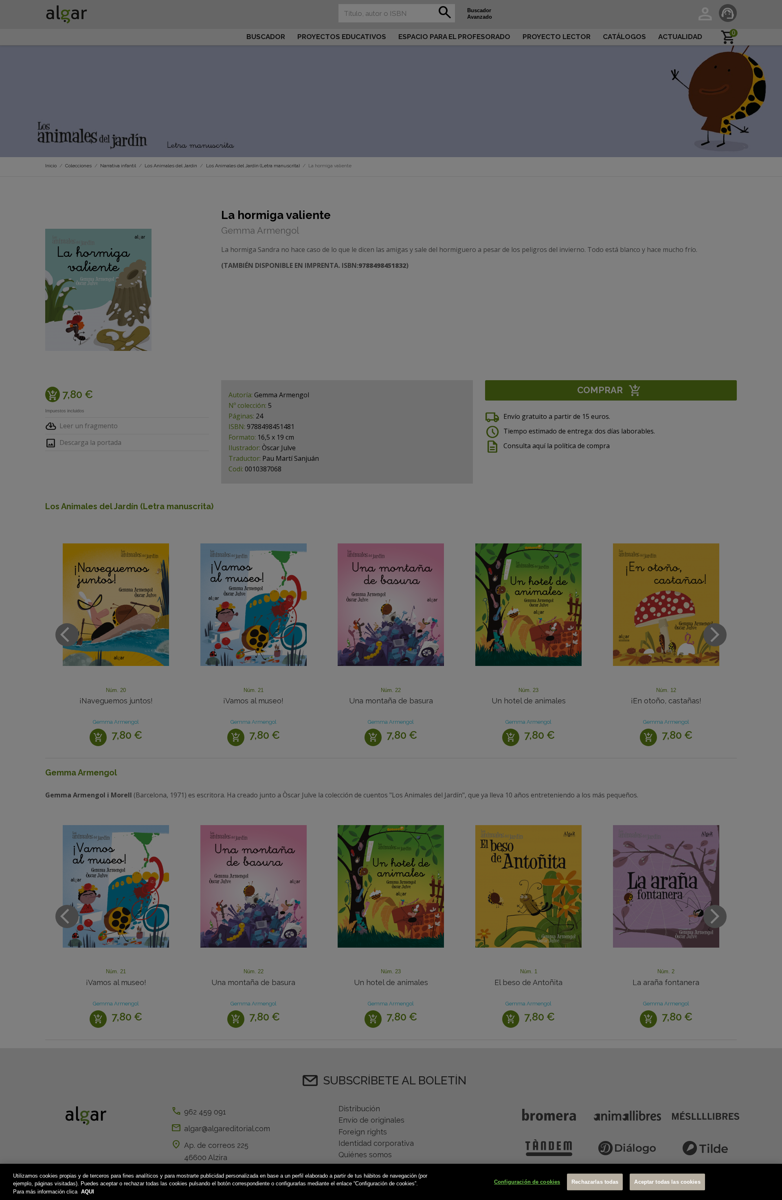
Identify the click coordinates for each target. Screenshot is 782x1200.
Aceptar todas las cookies (667, 1182)
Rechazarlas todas (594, 1182)
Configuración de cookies (527, 1182)
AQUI (87, 1192)
